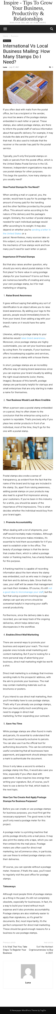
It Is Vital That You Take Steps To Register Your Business (15, 949)
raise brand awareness (33, 338)
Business (14, 36)
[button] (52, 29)
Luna (5, 67)
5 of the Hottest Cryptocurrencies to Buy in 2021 (41, 949)
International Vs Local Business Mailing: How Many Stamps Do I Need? (26, 54)
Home (5, 36)
